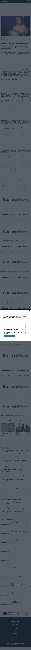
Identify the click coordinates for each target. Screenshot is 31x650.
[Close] (29, 311)
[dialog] (15, 325)
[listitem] (15, 322)
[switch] (25, 324)
